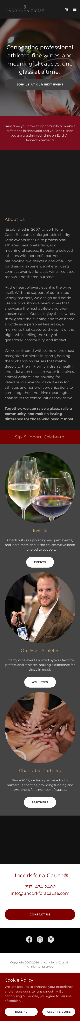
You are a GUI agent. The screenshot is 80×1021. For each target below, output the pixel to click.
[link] (25, 9)
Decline (21, 1011)
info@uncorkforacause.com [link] (40, 893)
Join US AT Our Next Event (40, 84)
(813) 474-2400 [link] (40, 886)
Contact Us (40, 914)
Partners (40, 802)
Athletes (40, 682)
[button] (74, 9)
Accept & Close (59, 1011)
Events (40, 562)
